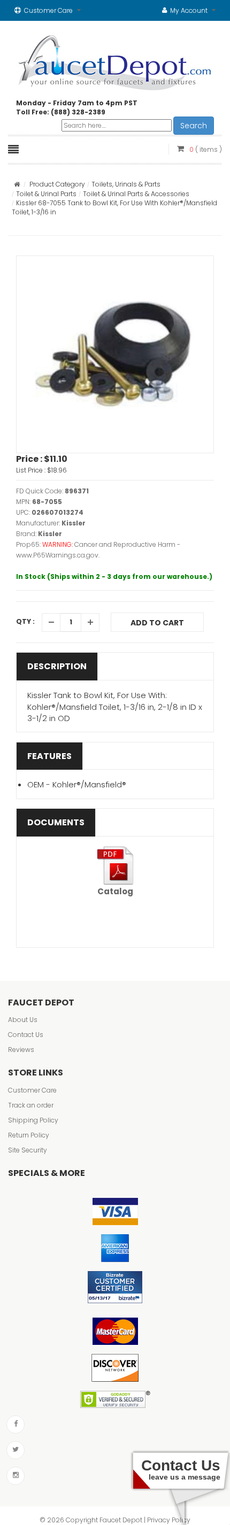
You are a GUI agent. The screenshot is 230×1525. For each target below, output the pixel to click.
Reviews (21, 1049)
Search (193, 125)
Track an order (30, 1105)
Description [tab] (57, 666)
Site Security (27, 1150)
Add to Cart (157, 622)
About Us (22, 1019)
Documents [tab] (56, 822)
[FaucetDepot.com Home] (115, 60)
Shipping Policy (33, 1120)
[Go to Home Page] (17, 184)
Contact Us (25, 1034)
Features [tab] (49, 756)
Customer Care (32, 1090)
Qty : (25, 621)
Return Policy (28, 1135)
